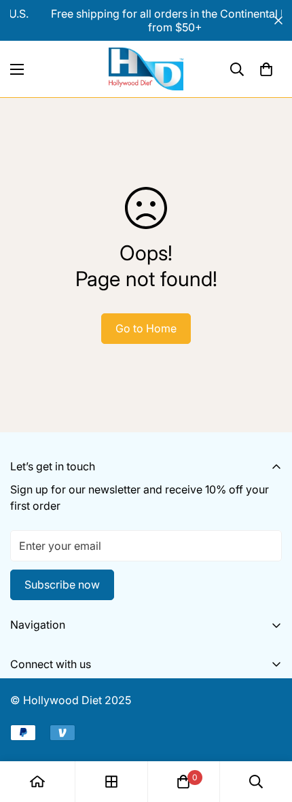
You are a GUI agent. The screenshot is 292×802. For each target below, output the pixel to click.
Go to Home (146, 328)
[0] (266, 69)
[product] (37, 781)
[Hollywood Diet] (146, 69)
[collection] (111, 781)
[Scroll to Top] (267, 730)
